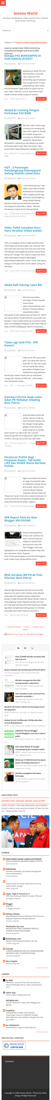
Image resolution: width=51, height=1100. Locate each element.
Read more (41, 99)
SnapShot (10, 1010)
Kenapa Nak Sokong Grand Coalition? (23, 801)
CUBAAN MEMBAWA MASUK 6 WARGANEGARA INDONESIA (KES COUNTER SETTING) (25, 952)
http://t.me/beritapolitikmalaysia (31, 42)
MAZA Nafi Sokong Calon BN (21, 331)
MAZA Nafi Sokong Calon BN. (23, 285)
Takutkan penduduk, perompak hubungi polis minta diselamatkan (23, 872)
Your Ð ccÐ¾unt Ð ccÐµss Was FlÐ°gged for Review (23, 1003)
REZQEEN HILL (12, 1000)
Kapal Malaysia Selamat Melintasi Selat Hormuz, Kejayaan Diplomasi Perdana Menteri (25, 917)
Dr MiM (9, 980)
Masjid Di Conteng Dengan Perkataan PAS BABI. (21, 111)
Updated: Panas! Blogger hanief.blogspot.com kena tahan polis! (30, 733)
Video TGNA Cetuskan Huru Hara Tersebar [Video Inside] (23, 229)
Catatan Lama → (39, 627)
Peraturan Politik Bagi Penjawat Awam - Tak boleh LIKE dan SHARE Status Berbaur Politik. (25, 461)
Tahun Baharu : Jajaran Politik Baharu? (21, 1027)
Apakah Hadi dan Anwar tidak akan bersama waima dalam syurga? (23, 884)
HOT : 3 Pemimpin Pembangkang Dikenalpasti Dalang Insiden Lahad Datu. (22, 170)
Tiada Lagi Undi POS (25, 385)
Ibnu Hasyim (11, 961)
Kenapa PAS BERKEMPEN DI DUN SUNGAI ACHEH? (22, 57)
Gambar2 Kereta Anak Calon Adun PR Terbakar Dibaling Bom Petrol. (23, 400)
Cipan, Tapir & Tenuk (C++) (18, 893)
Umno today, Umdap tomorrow (18, 995)
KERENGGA (11, 869)
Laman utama (26, 628)
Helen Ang (10, 992)
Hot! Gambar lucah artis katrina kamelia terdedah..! (30, 695)
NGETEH (9, 906)
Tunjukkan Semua (42, 968)
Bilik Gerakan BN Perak (19, 615)
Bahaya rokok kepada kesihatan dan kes (22, 941)
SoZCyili (9, 949)
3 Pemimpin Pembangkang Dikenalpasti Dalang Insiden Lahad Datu (22, 214)
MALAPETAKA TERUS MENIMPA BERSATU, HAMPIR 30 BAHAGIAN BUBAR (22, 929)
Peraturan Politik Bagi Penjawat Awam (25, 506)
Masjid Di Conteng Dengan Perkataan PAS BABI (23, 154)
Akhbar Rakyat (13, 914)
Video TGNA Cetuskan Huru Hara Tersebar (27, 271)
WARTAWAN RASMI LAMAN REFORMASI (24, 859)
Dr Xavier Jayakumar (18, 443)
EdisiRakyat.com (13, 938)
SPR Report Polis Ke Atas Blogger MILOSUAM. (20, 519)
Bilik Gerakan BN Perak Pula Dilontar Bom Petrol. (23, 576)
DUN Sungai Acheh (17, 99)
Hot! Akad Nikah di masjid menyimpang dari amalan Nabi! (29, 748)
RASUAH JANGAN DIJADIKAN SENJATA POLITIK (24, 861)
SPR (11, 385)
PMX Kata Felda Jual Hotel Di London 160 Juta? (24, 896)
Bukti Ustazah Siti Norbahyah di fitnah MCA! (24, 670)
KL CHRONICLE (12, 1025)
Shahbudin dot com (15, 926)
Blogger (9, 904)
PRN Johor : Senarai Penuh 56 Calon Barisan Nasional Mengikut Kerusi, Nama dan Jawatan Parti (24, 984)
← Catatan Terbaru (12, 627)
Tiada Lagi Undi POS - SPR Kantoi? (21, 344)
